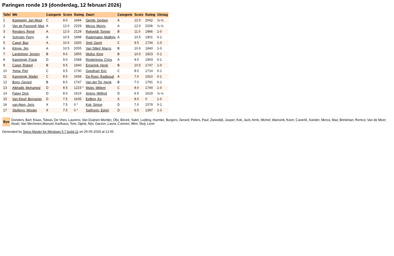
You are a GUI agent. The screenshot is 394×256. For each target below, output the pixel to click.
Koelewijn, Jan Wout (27, 20)
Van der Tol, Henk (98, 82)
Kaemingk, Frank (24, 60)
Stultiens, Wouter (24, 110)
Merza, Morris (96, 26)
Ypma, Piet (20, 71)
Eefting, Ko (94, 99)
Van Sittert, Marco (98, 48)
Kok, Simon (94, 105)
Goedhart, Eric (96, 71)
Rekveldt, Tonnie (98, 31)
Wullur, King (94, 54)
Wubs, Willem (96, 88)
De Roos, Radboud (100, 76)
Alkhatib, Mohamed (26, 88)
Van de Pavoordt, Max (28, 26)
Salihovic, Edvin (97, 110)
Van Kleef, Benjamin (27, 99)
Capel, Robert (22, 65)
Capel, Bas (20, 43)
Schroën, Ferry (23, 37)
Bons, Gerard (22, 82)
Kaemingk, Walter (25, 76)
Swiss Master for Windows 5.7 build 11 (51, 132)
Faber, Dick (20, 93)
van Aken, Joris (23, 105)
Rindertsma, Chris (99, 60)
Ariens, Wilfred (96, 93)
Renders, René (23, 31)
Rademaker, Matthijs (101, 37)
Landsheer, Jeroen (26, 54)
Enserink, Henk (97, 65)
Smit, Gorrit (94, 43)
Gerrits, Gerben (97, 20)
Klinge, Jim (20, 48)
